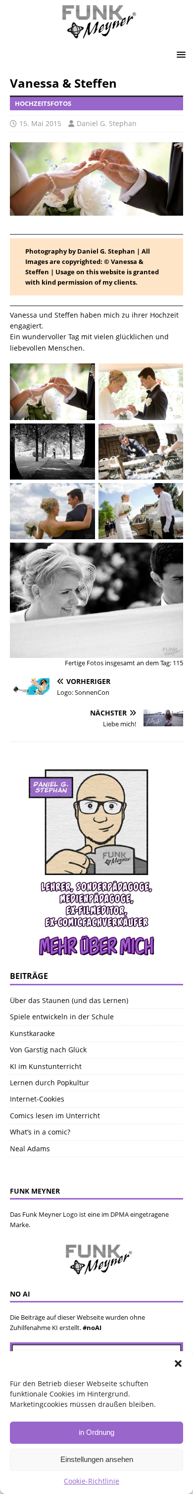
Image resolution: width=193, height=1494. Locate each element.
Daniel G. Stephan (107, 123)
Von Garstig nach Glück (48, 1049)
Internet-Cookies (37, 1099)
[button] (178, 1363)
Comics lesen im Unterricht (55, 1115)
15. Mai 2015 (40, 123)
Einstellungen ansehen (96, 1459)
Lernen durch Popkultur (49, 1082)
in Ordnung (96, 1432)
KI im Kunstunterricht (46, 1066)
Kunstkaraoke (32, 1033)
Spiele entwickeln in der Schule (62, 1016)
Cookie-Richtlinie (91, 1481)
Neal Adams (30, 1148)
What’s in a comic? (40, 1132)
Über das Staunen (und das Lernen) (69, 1000)
